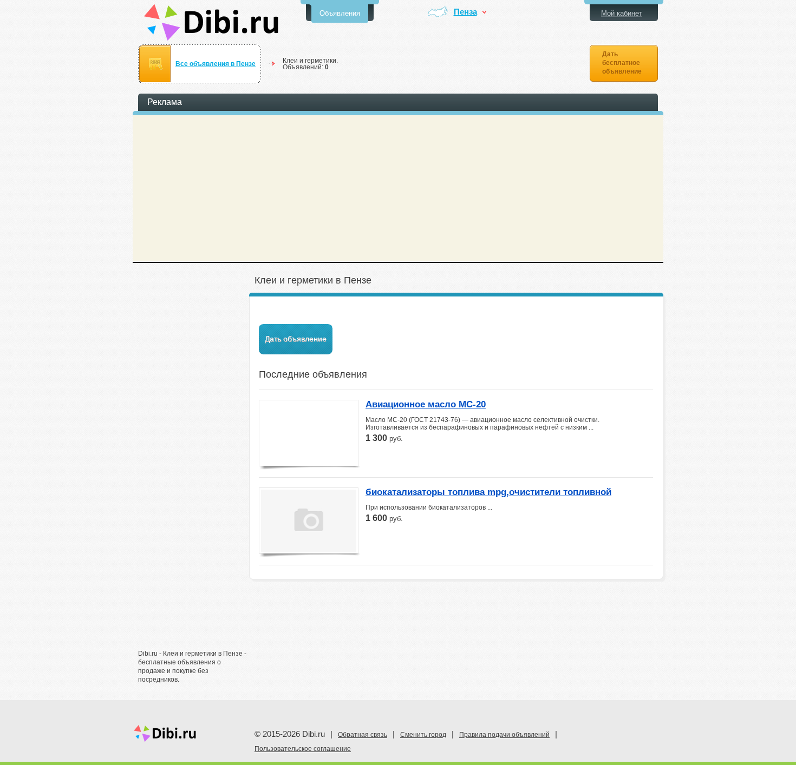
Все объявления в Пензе (215, 64)
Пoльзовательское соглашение (303, 749)
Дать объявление (296, 338)
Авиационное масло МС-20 (426, 405)
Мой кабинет (621, 13)
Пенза (465, 12)
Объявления (339, 13)
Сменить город (423, 734)
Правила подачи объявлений (504, 734)
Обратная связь (362, 734)
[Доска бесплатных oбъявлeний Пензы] (211, 22)
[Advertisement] (192, 474)
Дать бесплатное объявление (622, 62)
